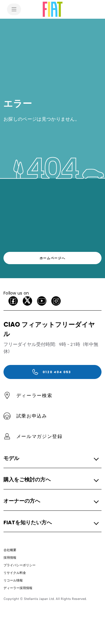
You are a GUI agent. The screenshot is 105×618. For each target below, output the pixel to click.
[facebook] (13, 301)
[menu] (14, 9)
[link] (53, 258)
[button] (51, 458)
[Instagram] (56, 301)
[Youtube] (41, 301)
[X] (27, 301)
